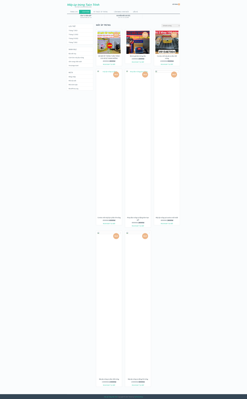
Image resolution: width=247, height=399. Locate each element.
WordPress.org (73, 89)
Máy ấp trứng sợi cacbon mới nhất (167, 217)
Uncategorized (73, 65)
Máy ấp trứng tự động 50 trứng (138, 379)
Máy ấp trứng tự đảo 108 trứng (109, 379)
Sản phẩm (85, 12)
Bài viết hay (72, 54)
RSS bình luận (73, 85)
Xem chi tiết (109, 48)
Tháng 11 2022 (73, 34)
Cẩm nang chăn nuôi (121, 12)
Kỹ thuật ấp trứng (100, 12)
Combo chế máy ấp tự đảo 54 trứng (109, 217)
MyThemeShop (138, 397)
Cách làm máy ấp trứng (76, 57)
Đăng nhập (72, 77)
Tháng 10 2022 (73, 38)
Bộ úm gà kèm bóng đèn (138, 56)
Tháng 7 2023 (73, 30)
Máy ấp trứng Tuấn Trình (83, 4)
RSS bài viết (72, 81)
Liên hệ (135, 12)
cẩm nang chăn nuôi (75, 61)
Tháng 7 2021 (73, 42)
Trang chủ (74, 12)
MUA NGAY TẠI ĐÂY (109, 64)
